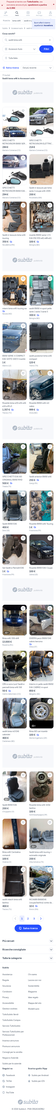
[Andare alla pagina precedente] (15, 919)
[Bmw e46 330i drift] (14, 626)
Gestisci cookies (9, 1008)
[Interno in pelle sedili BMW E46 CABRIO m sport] (41, 673)
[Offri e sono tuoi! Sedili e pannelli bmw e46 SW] (14, 673)
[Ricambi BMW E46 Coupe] (41, 555)
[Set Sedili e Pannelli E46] (14, 555)
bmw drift (16, 20)
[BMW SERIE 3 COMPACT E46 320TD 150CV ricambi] (14, 344)
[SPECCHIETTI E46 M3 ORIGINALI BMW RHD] (14, 465)
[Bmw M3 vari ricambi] (41, 720)
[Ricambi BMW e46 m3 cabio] (41, 391)
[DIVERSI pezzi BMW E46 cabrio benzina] (41, 626)
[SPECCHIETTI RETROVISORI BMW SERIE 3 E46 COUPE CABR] (14, 129)
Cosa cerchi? (8, 33)
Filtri (46, 49)
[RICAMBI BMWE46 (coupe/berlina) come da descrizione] (41, 888)
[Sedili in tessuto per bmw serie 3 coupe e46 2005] (41, 176)
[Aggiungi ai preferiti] (23, 110)
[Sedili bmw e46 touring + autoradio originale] (41, 841)
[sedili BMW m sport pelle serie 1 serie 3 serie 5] (41, 297)
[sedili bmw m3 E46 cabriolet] (14, 720)
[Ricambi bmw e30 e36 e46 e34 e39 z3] (14, 391)
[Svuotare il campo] (50, 39)
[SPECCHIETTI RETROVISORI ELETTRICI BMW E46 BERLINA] (41, 129)
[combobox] (28, 39)
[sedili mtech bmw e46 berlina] (14, 888)
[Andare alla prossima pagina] (41, 919)
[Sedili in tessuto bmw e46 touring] (14, 223)
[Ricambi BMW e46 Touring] (41, 511)
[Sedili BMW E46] (14, 511)
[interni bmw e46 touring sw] (14, 297)
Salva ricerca (12, 67)
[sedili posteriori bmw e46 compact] (41, 344)
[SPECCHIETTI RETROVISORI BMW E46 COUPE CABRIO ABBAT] (14, 176)
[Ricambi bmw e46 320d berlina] (41, 793)
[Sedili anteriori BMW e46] (41, 465)
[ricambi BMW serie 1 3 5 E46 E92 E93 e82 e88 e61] (41, 223)
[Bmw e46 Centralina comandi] (14, 841)
